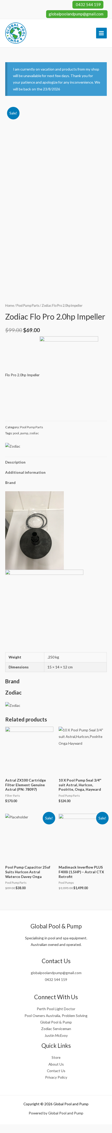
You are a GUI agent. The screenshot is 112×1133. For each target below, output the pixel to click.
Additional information (25, 472)
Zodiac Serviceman (56, 1028)
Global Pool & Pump (56, 1022)
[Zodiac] (12, 445)
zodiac (34, 433)
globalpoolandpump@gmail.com (76, 13)
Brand (10, 482)
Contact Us (56, 1070)
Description (15, 462)
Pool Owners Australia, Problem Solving (56, 1015)
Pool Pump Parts (27, 306)
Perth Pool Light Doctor (56, 1009)
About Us (56, 1064)
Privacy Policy (56, 1077)
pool (16, 433)
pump (24, 433)
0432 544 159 (88, 4)
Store (56, 1057)
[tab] (56, 462)
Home (9, 306)
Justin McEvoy (56, 1035)
